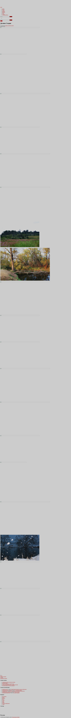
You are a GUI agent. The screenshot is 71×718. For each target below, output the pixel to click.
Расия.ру (1, 2)
